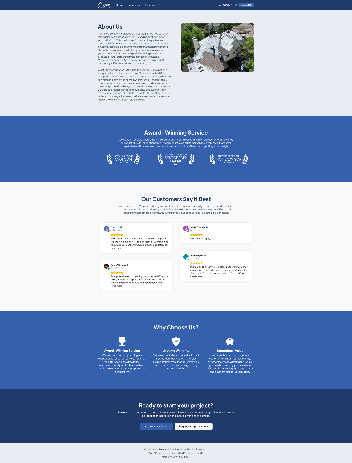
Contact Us (246, 4)
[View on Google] (106, 228)
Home (119, 5)
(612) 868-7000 (227, 5)
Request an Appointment (193, 426)
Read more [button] (116, 247)
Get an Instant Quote (156, 426)
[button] (134, 5)
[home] (105, 5)
